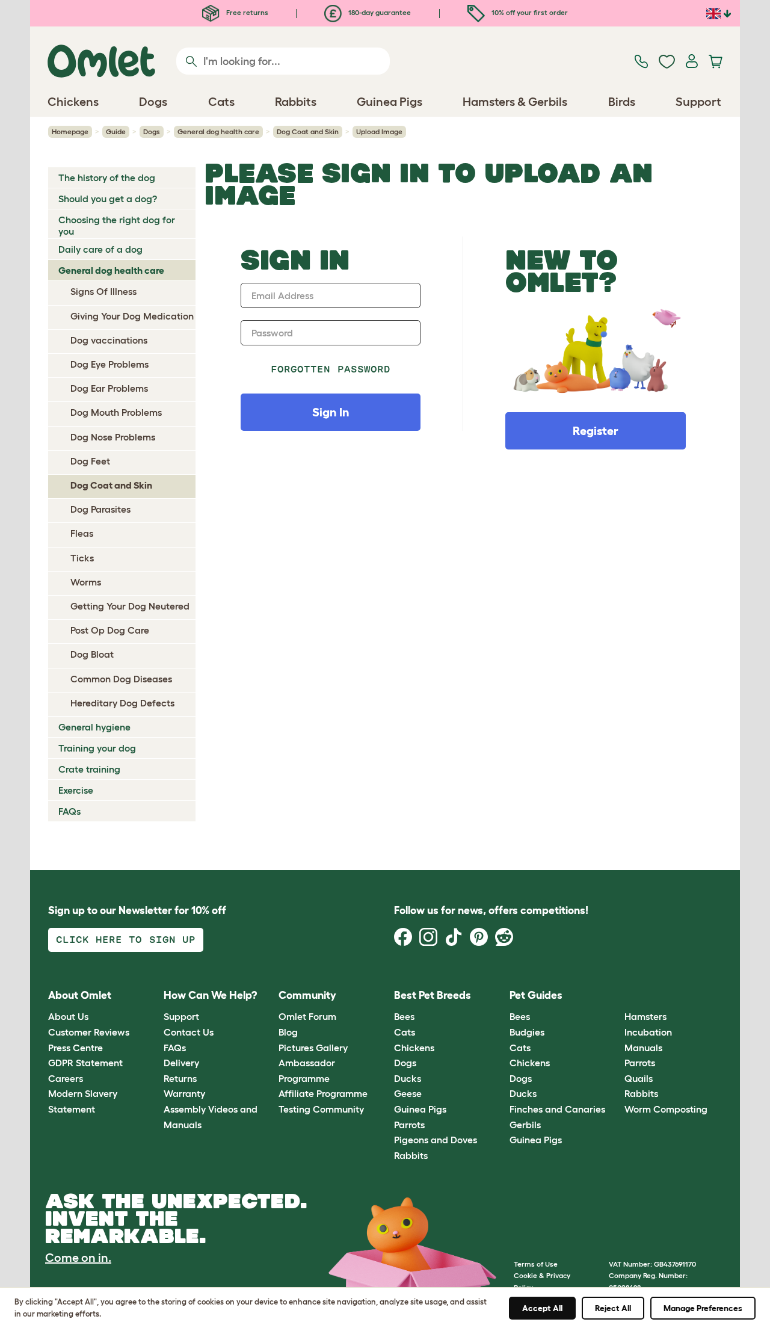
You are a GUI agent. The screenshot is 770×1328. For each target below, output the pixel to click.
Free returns (246, 12)
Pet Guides (536, 995)
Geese (408, 1093)
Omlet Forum (307, 1016)
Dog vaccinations (108, 340)
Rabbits (411, 1155)
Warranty (184, 1093)
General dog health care (218, 131)
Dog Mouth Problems (116, 412)
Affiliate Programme (323, 1093)
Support (181, 1016)
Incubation (648, 1032)
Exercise (75, 790)
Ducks (407, 1078)
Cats (404, 1032)
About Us (68, 1016)
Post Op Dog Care (109, 630)
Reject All (613, 1308)
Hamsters (645, 1016)
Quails (638, 1078)
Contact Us (189, 1032)
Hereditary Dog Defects (122, 702)
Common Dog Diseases (121, 678)
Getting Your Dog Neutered (129, 606)
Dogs (151, 131)
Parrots (409, 1124)
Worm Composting (665, 1109)
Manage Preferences (703, 1308)
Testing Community (321, 1109)
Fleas (81, 533)
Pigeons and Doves (435, 1139)
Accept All (542, 1308)
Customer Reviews (88, 1032)
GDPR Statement (85, 1062)
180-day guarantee (378, 12)
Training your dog (97, 748)
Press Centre (75, 1047)
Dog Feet (90, 461)
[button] (616, 995)
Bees (404, 1016)
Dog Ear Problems (109, 388)
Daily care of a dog (100, 249)
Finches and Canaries (557, 1109)
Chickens (414, 1047)
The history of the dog (106, 177)
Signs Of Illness (103, 291)
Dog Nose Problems (112, 436)
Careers (65, 1078)
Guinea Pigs (420, 1109)
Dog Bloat (92, 654)
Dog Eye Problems (109, 364)
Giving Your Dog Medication (132, 315)
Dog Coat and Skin (308, 131)
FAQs (69, 811)
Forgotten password (330, 369)
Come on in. (78, 1257)
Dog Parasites (100, 509)
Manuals (643, 1047)
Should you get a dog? (107, 198)
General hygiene (94, 726)
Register (595, 430)
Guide (116, 131)
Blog (288, 1032)
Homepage (70, 131)
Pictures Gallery (313, 1047)
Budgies (527, 1032)
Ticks (82, 557)
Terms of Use (536, 1264)
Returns (180, 1078)
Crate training (89, 769)
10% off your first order (529, 12)
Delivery (181, 1062)
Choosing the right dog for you (116, 225)
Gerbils (525, 1124)
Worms (85, 581)
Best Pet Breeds (432, 995)
